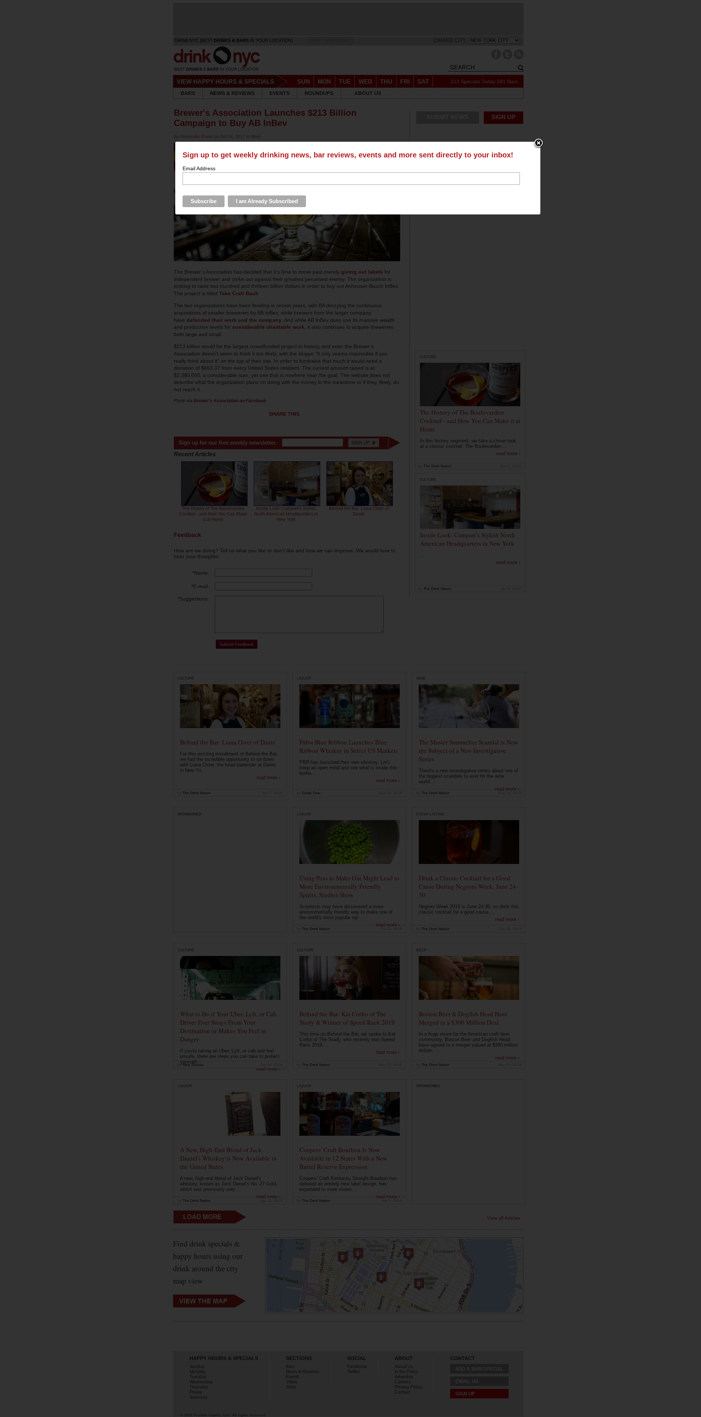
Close (538, 143)
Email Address (199, 168)
